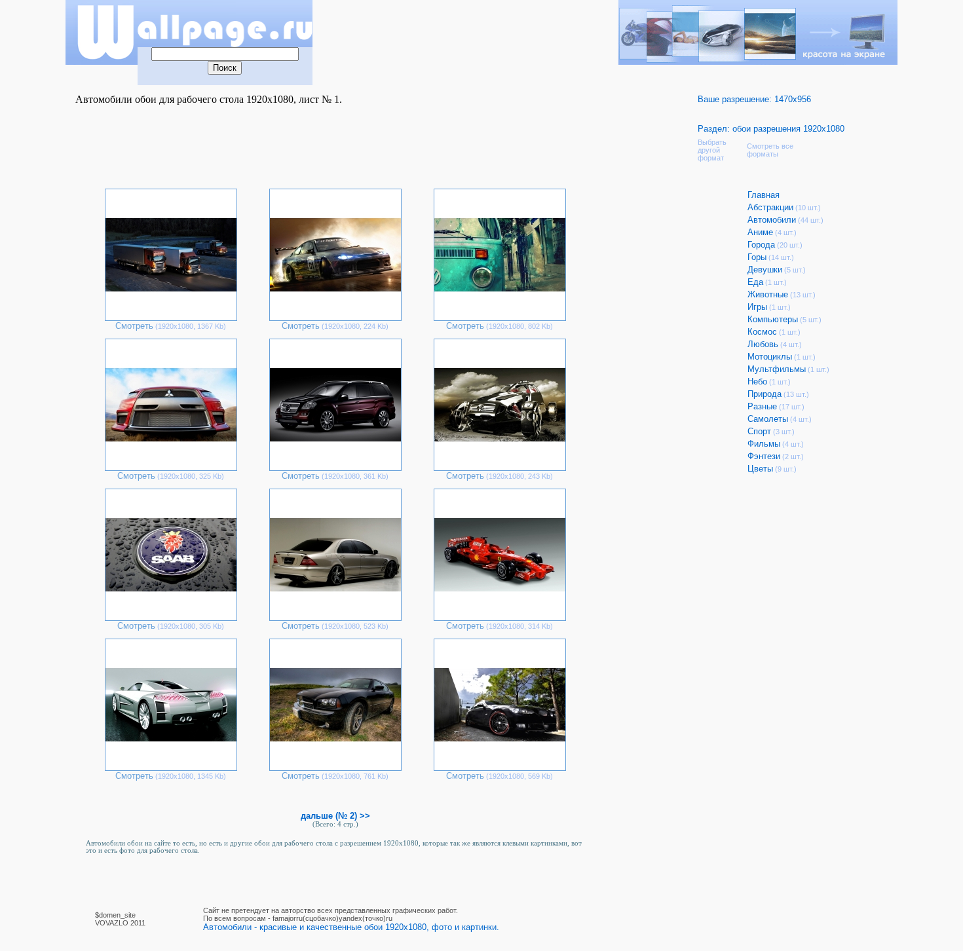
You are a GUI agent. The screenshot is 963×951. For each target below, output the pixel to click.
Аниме (760, 232)
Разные (762, 406)
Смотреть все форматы (770, 150)
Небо (757, 381)
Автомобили (771, 220)
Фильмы (763, 444)
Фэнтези (763, 456)
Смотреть (134, 326)
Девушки (764, 269)
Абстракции (770, 207)
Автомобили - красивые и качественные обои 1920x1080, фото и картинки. (351, 927)
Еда (755, 282)
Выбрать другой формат (712, 150)
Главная (763, 195)
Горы (756, 257)
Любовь (762, 344)
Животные (767, 294)
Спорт (759, 431)
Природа (764, 394)
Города (761, 245)
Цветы (760, 469)
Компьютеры (772, 319)
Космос (762, 332)
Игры (757, 307)
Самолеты (767, 419)
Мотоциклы (769, 357)
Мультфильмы (776, 369)
